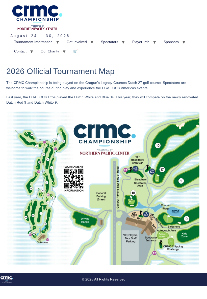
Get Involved (77, 42)
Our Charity (50, 51)
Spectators (109, 42)
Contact (20, 51)
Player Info (140, 42)
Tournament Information (33, 42)
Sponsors (171, 42)
